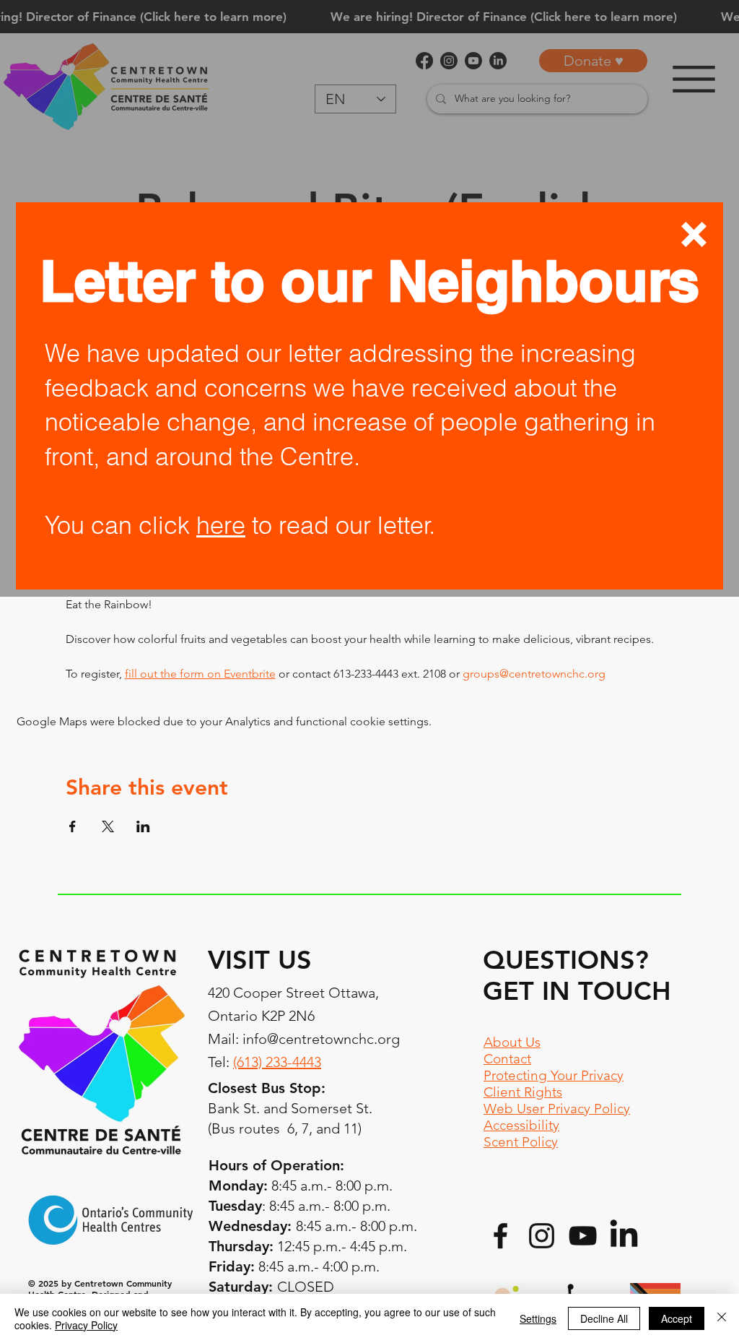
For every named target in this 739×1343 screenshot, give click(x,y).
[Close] (721, 1318)
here (220, 525)
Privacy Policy (86, 1325)
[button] (694, 234)
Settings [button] (538, 1318)
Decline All (604, 1318)
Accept (676, 1318)
